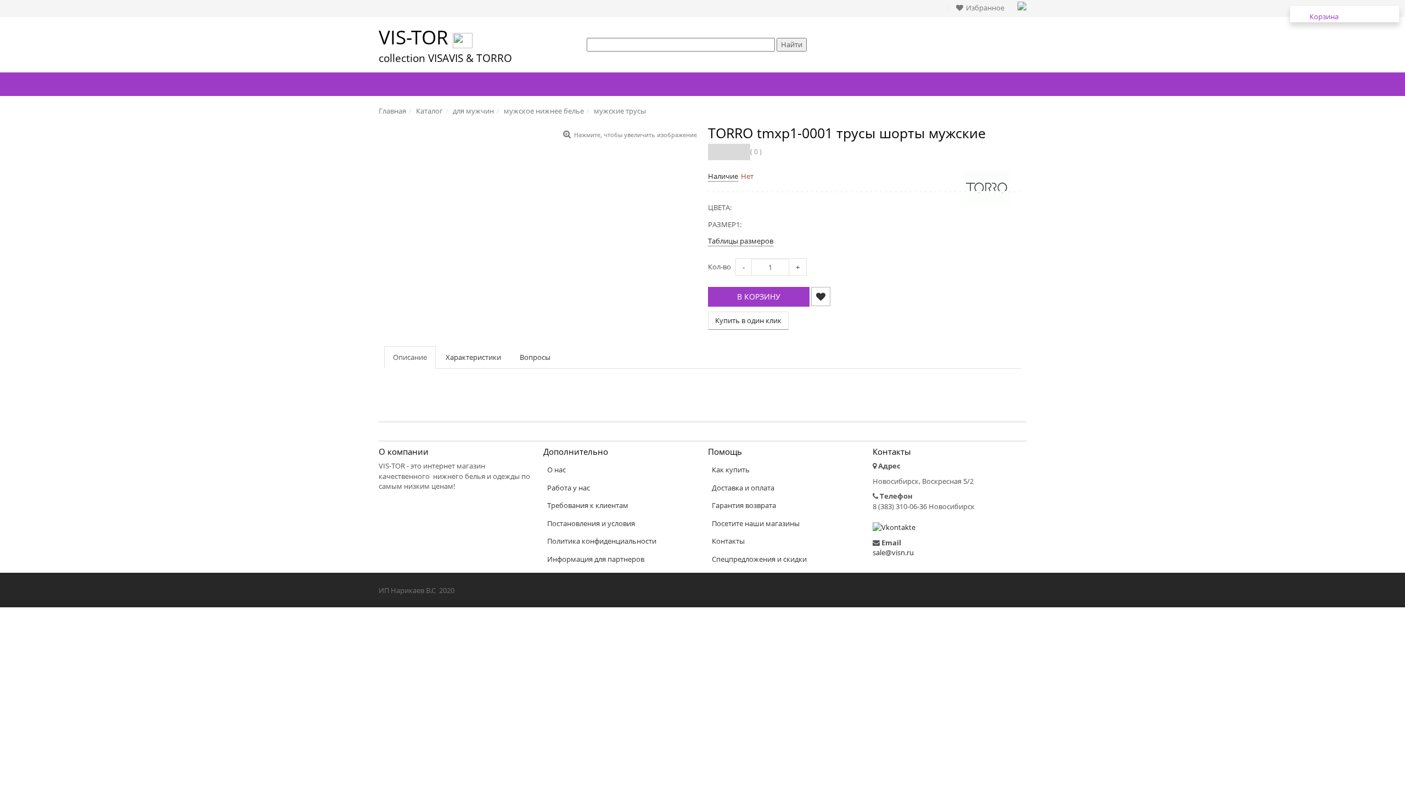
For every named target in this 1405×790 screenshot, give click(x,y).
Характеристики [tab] (473, 357)
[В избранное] (820, 296)
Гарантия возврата (744, 505)
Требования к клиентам (587, 505)
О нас (556, 470)
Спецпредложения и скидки (759, 559)
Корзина (1324, 16)
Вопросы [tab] (535, 357)
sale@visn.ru (893, 552)
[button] (983, 8)
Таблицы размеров (740, 241)
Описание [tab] (410, 357)
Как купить (731, 470)
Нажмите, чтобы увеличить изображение (635, 135)
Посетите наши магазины (756, 523)
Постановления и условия (591, 523)
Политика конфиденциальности (601, 541)
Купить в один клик (748, 320)
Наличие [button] (723, 176)
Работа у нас (568, 488)
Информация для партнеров (595, 559)
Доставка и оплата (743, 488)
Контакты (728, 541)
